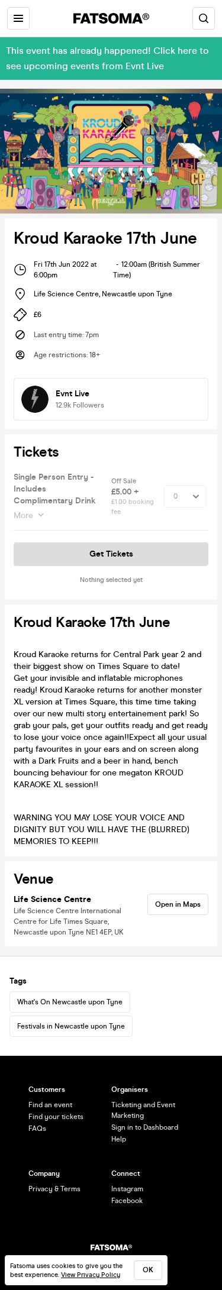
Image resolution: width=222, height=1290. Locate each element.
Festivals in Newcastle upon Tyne (71, 1026)
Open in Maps (178, 904)
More (23, 515)
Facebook (127, 1201)
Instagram (127, 1189)
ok (148, 1270)
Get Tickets (111, 554)
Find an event (50, 1105)
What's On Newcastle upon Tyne (70, 1002)
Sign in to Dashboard (144, 1127)
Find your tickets (55, 1117)
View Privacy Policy (90, 1275)
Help (118, 1139)
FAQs (37, 1128)
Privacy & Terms (54, 1189)
